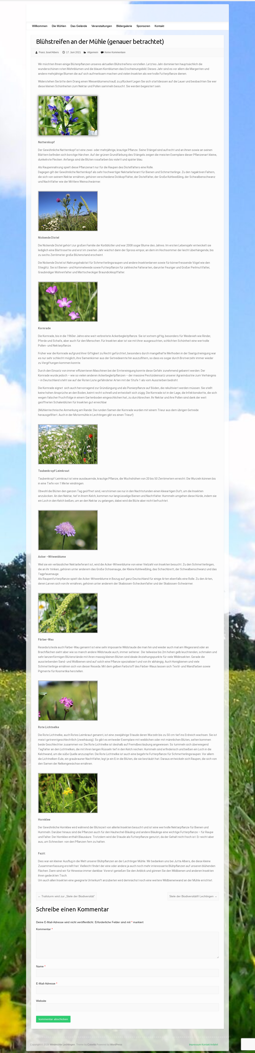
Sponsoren (143, 25)
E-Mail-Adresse (46, 983)
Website (41, 1000)
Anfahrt (214, 1044)
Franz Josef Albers (49, 52)
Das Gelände (79, 25)
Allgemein (92, 52)
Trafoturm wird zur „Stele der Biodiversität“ (66, 896)
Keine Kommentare (115, 52)
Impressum (195, 1044)
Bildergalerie (124, 25)
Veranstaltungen (101, 25)
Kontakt (159, 25)
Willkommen (39, 25)
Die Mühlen (59, 25)
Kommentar (44, 929)
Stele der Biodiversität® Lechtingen (193, 896)
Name (40, 966)
